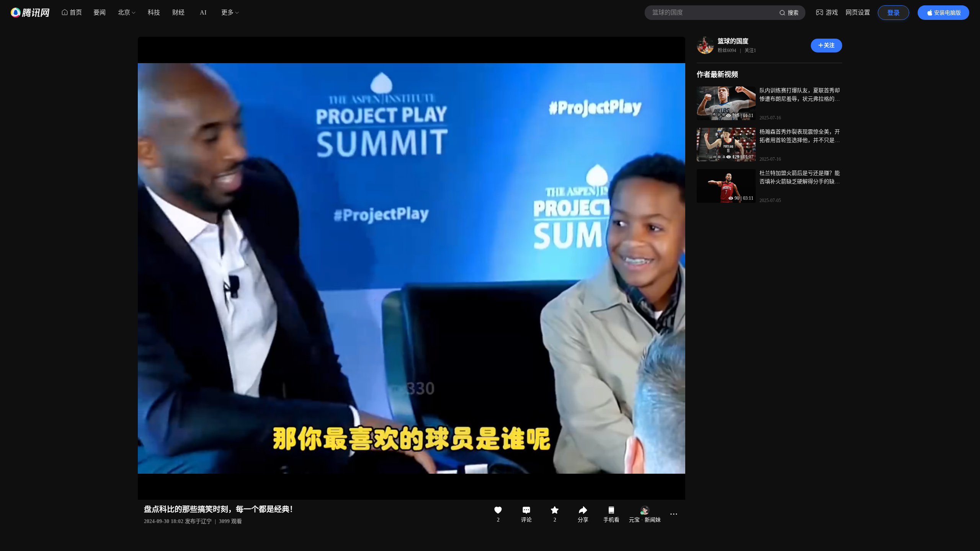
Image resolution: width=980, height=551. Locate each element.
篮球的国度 (733, 41)
